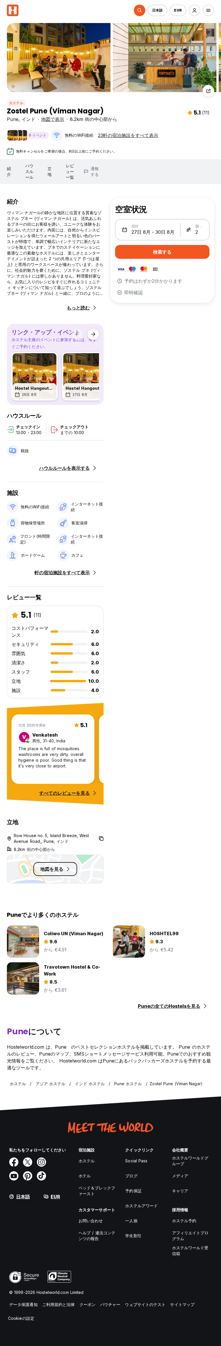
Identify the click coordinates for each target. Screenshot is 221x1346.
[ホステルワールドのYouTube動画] (13, 1175)
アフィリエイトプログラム (190, 1235)
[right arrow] (93, 334)
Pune (12, 119)
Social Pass (136, 1160)
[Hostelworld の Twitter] (27, 1162)
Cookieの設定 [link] (21, 1318)
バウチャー (110, 1304)
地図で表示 (52, 119)
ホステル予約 (184, 1220)
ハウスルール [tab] (29, 171)
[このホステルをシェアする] (208, 91)
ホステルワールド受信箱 (190, 1250)
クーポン (87, 1304)
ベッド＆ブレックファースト (97, 1190)
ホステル (16, 103)
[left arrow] (77, 334)
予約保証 (133, 1190)
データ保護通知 (23, 1304)
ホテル (85, 1175)
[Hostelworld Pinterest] (27, 1175)
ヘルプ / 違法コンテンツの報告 (97, 1235)
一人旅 (131, 1220)
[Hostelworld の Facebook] (13, 1162)
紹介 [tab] (9, 171)
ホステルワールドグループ (190, 1160)
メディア (180, 1175)
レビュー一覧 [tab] (70, 171)
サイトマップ (182, 1304)
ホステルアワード (141, 1205)
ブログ (131, 1175)
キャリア (180, 1190)
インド (28, 119)
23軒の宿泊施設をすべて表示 (128, 135)
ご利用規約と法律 (58, 1304)
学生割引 (133, 1235)
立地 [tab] (49, 171)
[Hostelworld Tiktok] (41, 1175)
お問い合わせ (91, 1220)
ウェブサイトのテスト (145, 1304)
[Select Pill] (139, 10)
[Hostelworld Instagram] (41, 1162)
